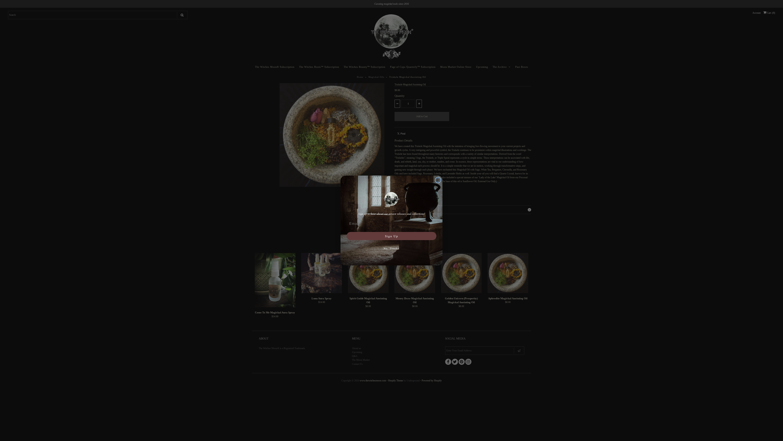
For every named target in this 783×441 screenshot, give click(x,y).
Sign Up (391, 236)
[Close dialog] (438, 180)
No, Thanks (391, 248)
